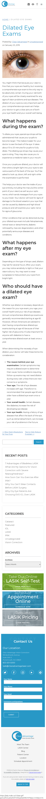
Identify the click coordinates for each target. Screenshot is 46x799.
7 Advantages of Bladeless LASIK (21, 463)
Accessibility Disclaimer (12, 772)
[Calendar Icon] (29, 4)
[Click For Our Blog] (40, 672)
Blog (23, 751)
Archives (9, 560)
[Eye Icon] (33, 4)
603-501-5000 (30, 779)
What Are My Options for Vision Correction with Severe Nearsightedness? (21, 470)
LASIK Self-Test (23, 587)
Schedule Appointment (23, 761)
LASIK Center (23, 748)
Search (38, 442)
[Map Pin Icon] (37, 4)
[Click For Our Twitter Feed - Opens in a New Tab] (5, 672)
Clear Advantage (19, 42)
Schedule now (23, 607)
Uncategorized (36, 42)
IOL (6, 528)
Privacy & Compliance (31, 770)
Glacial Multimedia (35, 772)
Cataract (9, 521)
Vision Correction (13, 542)
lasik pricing (23, 623)
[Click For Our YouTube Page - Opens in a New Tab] (31, 672)
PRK (7, 535)
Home (5, 20)
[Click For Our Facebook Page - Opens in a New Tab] (14, 672)
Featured (9, 525)
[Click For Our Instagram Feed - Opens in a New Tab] (23, 672)
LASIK (8, 532)
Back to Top (23, 784)
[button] (41, 4)
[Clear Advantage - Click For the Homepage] (8, 4)
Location (23, 758)
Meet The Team (23, 745)
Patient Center (23, 755)
